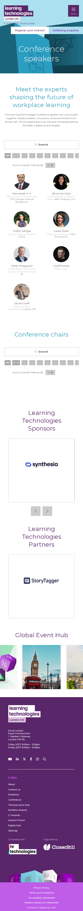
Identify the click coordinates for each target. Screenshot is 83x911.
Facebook (31, 759)
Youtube (10, 759)
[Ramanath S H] (22, 182)
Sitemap (13, 830)
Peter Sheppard (21, 265)
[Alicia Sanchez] (61, 182)
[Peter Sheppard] (22, 254)
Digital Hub (14, 825)
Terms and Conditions (41, 892)
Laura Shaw (61, 231)
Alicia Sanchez (61, 193)
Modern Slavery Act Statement (42, 902)
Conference (14, 799)
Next (47, 511)
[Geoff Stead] (61, 254)
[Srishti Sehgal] (22, 219)
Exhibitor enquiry (17, 810)
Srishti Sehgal (22, 231)
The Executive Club (19, 805)
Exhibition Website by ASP (41, 907)
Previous (35, 511)
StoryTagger (41, 612)
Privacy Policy (41, 887)
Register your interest (30, 30)
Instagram (37, 759)
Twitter (24, 759)
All (7, 155)
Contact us (14, 789)
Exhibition (13, 794)
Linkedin (17, 759)
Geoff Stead (61, 265)
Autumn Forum (16, 820)
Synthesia (41, 496)
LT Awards (14, 815)
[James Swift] (22, 292)
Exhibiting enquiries (66, 30)
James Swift (22, 303)
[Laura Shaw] (61, 219)
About (11, 784)
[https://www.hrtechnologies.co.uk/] (22, 853)
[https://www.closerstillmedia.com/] (59, 849)
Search (43, 144)
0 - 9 (16, 362)
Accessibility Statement (41, 897)
